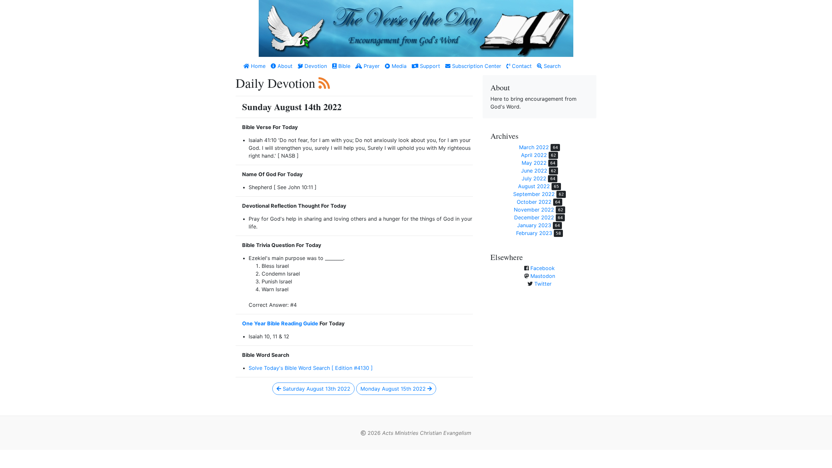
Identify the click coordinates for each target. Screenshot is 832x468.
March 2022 (534, 147)
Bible (343, 66)
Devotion (315, 66)
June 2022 (534, 170)
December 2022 (534, 217)
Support (429, 66)
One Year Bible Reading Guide (280, 323)
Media (398, 66)
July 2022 (534, 178)
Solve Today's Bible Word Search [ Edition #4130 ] (311, 368)
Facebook (542, 268)
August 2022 (534, 186)
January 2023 (534, 225)
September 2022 (534, 194)
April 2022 (534, 155)
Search (551, 66)
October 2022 (534, 202)
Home (257, 66)
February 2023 (534, 233)
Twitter (543, 283)
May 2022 (534, 163)
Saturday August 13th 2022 (315, 388)
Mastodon (542, 276)
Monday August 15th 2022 (393, 388)
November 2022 (534, 209)
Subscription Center (475, 66)
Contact (521, 66)
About (284, 66)
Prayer (371, 66)
